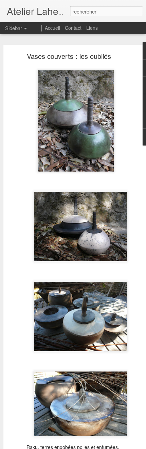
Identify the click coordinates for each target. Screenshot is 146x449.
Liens (92, 27)
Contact (74, 27)
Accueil (52, 27)
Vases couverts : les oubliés (69, 56)
